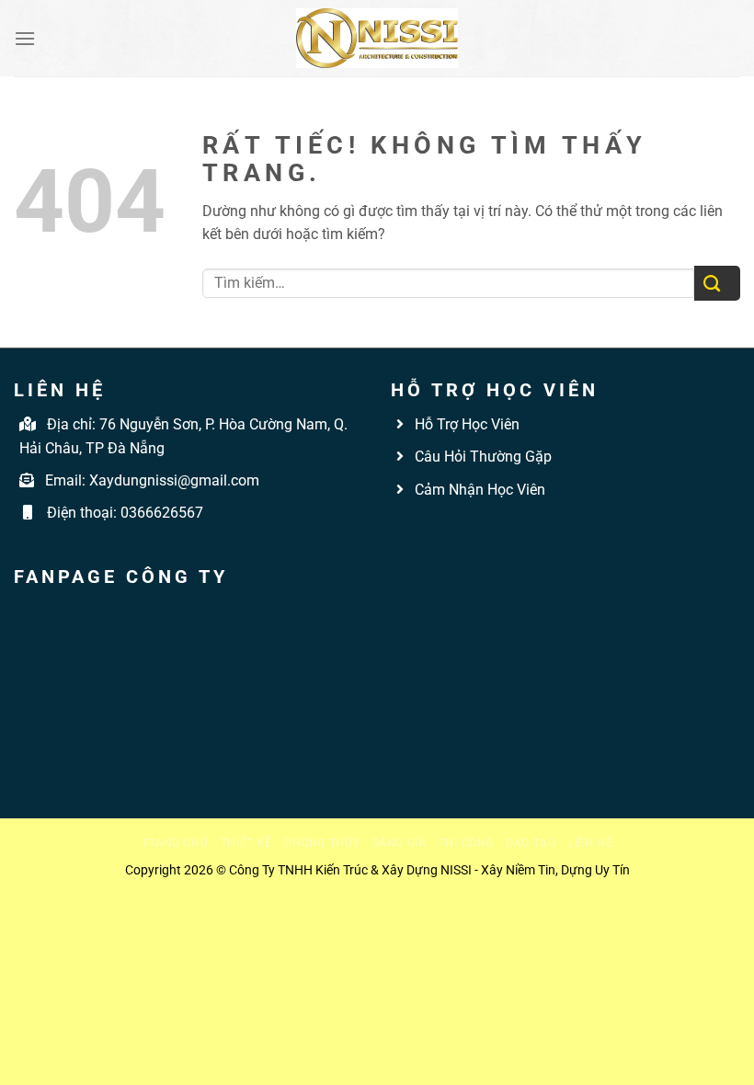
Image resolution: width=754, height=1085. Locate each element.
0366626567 (161, 512)
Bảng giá (399, 843)
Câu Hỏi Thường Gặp (481, 456)
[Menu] (25, 38)
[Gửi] (717, 284)
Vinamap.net (432, 532)
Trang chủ (175, 843)
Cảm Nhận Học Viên (478, 489)
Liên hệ (590, 843)
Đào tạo (530, 843)
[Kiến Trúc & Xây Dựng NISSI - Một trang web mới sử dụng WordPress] (377, 38)
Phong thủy (322, 843)
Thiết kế (246, 843)
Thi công (466, 843)
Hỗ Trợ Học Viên (467, 424)
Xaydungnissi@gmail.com (174, 480)
